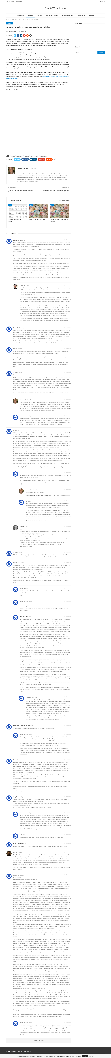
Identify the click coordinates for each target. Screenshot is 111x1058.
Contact (13, 1051)
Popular (91, 15)
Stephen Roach (43, 156)
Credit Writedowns (55, 8)
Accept (85, 1056)
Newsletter (20, 15)
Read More (92, 1056)
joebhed (22, 526)
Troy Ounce (16, 797)
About (8, 1)
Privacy (12, 1)
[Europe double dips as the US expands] (59, 211)
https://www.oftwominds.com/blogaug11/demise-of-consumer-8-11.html (32, 807)
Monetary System (52, 15)
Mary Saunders (18, 843)
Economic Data (34, 156)
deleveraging (26, 156)
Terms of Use (19, 1)
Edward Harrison (25, 400)
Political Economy (67, 15)
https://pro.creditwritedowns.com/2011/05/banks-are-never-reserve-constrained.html (48, 495)
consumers (12, 156)
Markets (39, 15)
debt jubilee (19, 156)
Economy (30, 15)
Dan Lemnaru (17, 240)
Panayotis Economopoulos (21, 725)
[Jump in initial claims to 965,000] (17, 211)
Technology (81, 15)
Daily (10, 205)
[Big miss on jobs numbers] (38, 211)
